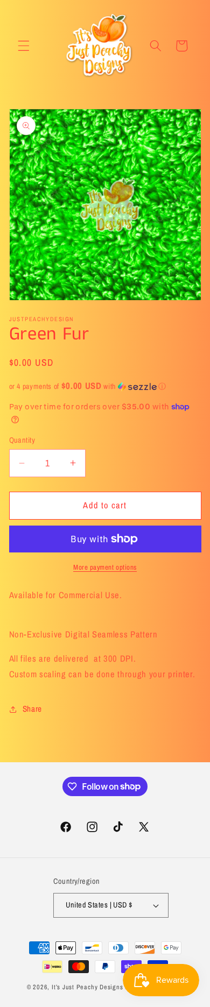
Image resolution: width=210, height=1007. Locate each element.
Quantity (22, 440)
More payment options (105, 567)
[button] (24, 46)
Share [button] (32, 708)
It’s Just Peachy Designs (87, 986)
